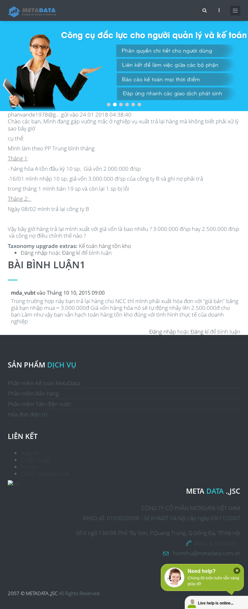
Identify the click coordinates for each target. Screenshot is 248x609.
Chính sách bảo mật (45, 473)
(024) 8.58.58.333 (215, 543)
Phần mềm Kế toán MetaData (44, 383)
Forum (29, 467)
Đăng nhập (34, 252)
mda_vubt (23, 292)
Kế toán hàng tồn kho (105, 246)
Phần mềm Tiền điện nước (39, 404)
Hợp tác (30, 453)
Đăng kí (71, 252)
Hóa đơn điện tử (27, 414)
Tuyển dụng (35, 459)
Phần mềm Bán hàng (33, 393)
